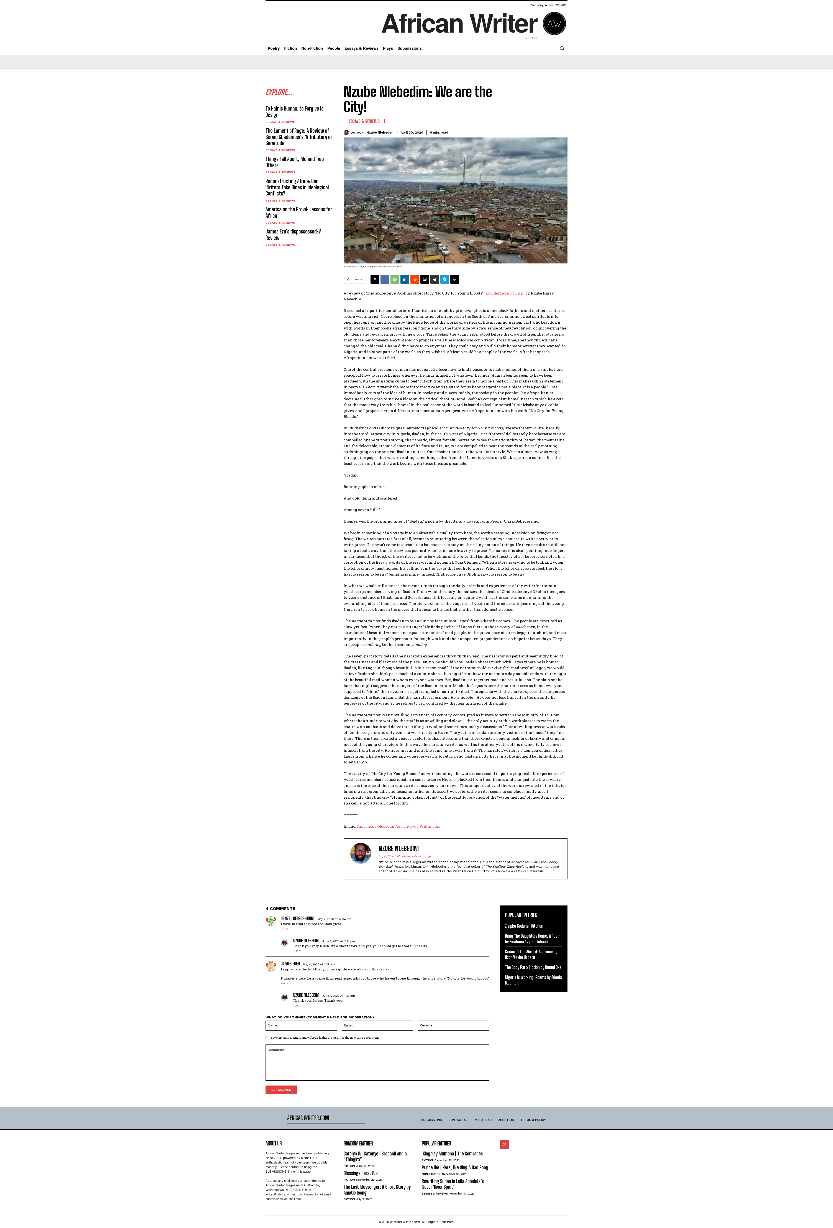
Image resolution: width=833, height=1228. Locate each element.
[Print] (434, 279)
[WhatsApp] (394, 279)
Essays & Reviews (280, 121)
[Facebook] (384, 279)
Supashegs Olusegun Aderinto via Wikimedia (398, 826)
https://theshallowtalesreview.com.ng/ (405, 856)
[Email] (424, 279)
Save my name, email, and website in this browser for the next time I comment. (325, 1037)
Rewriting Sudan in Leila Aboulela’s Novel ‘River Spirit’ (453, 1184)
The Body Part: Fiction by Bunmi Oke (533, 967)
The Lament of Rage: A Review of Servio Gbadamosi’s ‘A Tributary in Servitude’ (299, 136)
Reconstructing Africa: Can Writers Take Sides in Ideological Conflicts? (297, 187)
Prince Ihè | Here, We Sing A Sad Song (455, 1167)
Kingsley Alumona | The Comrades (452, 1154)
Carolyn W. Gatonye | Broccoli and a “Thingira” (375, 1156)
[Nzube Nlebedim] (347, 132)
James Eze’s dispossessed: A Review (293, 234)
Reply (285, 928)
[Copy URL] (454, 279)
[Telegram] (444, 279)
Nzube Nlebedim (379, 132)
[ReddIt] (414, 279)
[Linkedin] (404, 279)
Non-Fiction (431, 1174)
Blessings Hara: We (361, 1173)
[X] (375, 279)
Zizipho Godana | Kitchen (524, 925)
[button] (561, 48)
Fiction (349, 1166)
